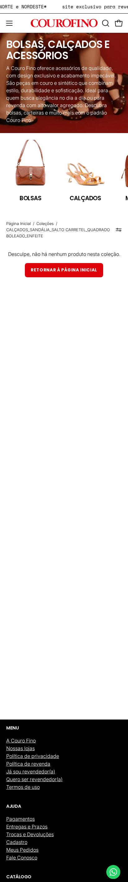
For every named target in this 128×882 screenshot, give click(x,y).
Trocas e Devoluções (30, 834)
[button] (105, 23)
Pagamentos (20, 819)
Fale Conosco (21, 857)
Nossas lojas (20, 748)
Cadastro (16, 842)
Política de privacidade (32, 756)
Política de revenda (28, 764)
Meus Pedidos (22, 850)
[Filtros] (118, 230)
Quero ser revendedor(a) (34, 779)
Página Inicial (18, 223)
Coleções (45, 223)
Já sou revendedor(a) (30, 771)
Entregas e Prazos (27, 827)
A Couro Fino (21, 740)
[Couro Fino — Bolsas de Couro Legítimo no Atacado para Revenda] (64, 23)
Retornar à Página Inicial (64, 270)
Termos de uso (23, 787)
